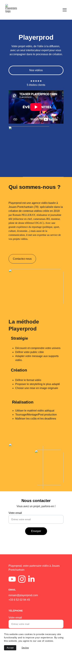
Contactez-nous (22, 258)
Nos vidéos (36, 70)
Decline (25, 647)
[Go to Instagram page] (21, 579)
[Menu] (65, 9)
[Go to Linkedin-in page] (31, 579)
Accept (10, 647)
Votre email (15, 513)
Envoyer (36, 531)
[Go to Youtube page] (12, 579)
